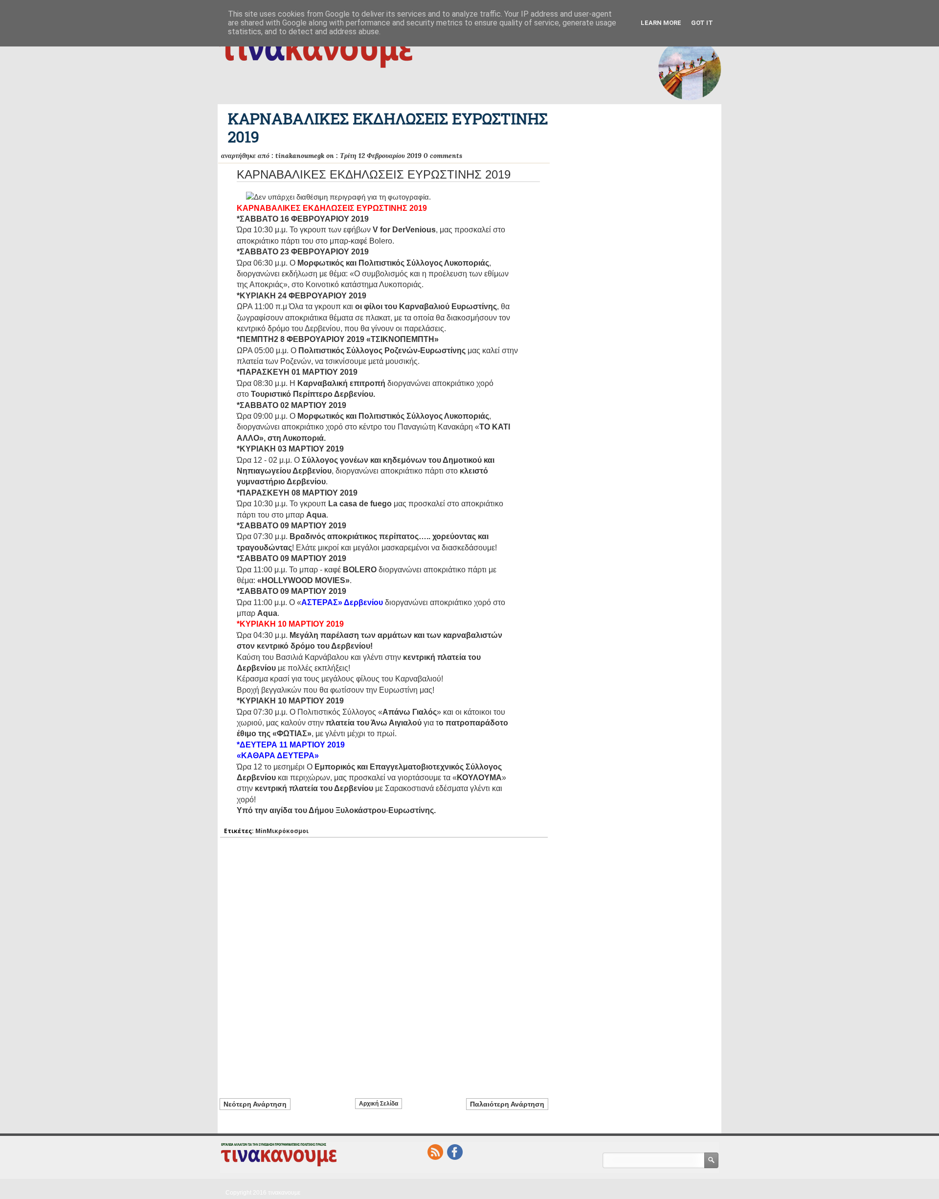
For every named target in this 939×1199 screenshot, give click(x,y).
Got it (702, 22)
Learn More (661, 22)
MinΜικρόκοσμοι (282, 831)
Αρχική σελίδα (378, 1103)
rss (435, 1152)
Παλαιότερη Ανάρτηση (507, 1104)
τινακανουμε (284, 1192)
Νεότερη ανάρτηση (255, 1104)
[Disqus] (384, 962)
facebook (455, 1152)
